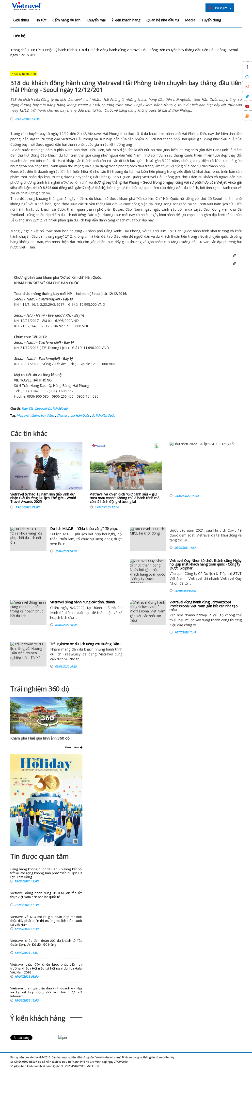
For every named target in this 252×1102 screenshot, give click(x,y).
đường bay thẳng (42, 415)
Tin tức (41, 19)
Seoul (117, 176)
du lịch (150, 139)
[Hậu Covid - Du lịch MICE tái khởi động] (148, 539)
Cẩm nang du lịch (66, 19)
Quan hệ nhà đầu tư (162, 19)
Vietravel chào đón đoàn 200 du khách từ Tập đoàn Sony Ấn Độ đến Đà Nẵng (46, 943)
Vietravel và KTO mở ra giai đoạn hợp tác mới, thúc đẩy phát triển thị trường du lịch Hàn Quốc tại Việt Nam (46, 921)
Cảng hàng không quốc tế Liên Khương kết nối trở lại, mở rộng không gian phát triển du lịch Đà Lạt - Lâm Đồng (46, 873)
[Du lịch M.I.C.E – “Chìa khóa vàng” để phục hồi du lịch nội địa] (28, 539)
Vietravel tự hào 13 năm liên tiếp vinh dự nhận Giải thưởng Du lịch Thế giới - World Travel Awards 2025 (43, 498)
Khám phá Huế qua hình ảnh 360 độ (40, 738)
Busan (118, 209)
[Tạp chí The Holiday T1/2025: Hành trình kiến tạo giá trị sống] (46, 800)
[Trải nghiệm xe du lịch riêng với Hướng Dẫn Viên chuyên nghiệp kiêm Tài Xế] (28, 654)
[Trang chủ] (26, 6)
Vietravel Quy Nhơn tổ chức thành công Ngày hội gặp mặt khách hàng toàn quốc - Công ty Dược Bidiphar (205, 564)
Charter (61, 415)
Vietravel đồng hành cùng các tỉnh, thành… (84, 602)
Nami (137, 209)
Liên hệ (19, 35)
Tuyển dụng (211, 19)
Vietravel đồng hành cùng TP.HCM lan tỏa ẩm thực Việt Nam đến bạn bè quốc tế (46, 895)
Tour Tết (27, 408)
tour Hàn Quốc (79, 415)
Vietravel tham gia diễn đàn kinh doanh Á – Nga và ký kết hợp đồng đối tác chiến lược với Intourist (46, 992)
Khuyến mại (96, 19)
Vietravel (95, 133)
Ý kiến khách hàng (126, 19)
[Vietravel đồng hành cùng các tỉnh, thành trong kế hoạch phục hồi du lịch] (28, 612)
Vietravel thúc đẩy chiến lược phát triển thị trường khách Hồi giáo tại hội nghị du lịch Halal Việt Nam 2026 (46, 968)
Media (190, 19)
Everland (17, 214)
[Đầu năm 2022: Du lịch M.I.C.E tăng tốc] (202, 467)
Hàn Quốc (221, 149)
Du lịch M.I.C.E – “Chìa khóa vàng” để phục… (85, 528)
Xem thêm (72, 747)
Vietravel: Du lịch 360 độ (50, 408)
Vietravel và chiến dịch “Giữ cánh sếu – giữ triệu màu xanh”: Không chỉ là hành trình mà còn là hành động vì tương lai (124, 498)
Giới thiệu (21, 19)
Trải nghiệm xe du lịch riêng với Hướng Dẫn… (86, 643)
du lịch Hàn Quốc (103, 415)
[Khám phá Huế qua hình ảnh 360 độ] (47, 725)
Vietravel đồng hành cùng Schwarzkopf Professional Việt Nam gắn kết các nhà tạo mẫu (204, 606)
